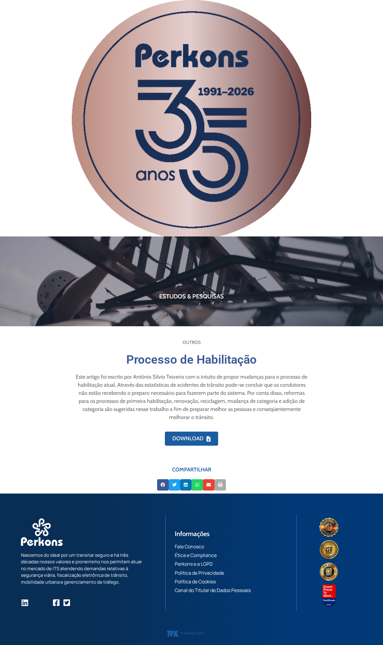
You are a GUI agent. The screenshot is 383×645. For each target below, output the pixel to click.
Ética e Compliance (196, 555)
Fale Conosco (189, 546)
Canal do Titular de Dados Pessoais (213, 590)
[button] (162, 485)
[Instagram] (35, 602)
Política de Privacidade (199, 573)
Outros (192, 342)
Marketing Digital (192, 633)
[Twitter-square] (66, 602)
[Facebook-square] (56, 602)
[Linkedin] (24, 602)
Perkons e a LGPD (194, 564)
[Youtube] (45, 602)
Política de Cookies (195, 581)
